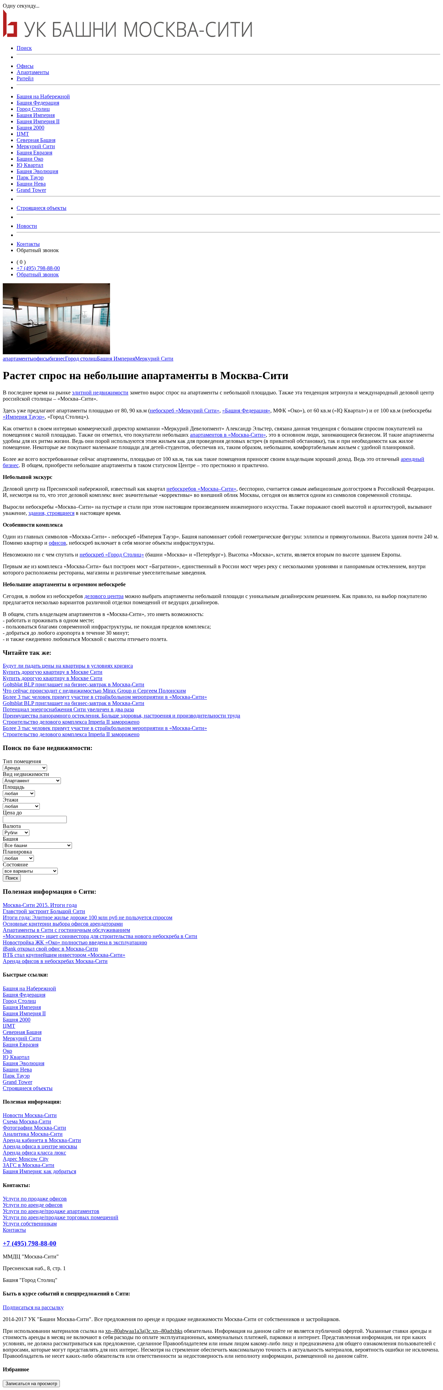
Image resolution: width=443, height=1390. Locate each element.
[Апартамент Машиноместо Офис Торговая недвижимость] (32, 780)
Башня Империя (36, 115)
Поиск (24, 48)
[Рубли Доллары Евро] (16, 832)
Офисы (25, 66)
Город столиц (81, 359)
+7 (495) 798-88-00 (38, 268)
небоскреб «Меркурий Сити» (184, 410)
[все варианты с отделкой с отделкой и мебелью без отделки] (30, 871)
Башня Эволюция (37, 171)
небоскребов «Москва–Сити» (201, 489)
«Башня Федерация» (246, 410)
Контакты (28, 244)
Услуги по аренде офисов (33, 1205)
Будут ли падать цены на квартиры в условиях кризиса (68, 666)
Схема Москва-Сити (27, 1121)
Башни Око (30, 159)
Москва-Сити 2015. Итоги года (40, 905)
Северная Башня (36, 140)
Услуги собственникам (30, 1224)
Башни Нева (31, 184)
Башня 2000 (30, 128)
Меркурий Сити (36, 146)
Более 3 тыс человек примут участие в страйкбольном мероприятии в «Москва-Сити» (105, 697)
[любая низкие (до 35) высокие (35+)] (21, 806)
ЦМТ (23, 134)
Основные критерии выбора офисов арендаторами (63, 924)
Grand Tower (31, 190)
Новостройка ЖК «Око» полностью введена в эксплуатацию (75, 942)
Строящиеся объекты (41, 208)
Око (7, 1051)
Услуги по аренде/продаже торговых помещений (60, 1217)
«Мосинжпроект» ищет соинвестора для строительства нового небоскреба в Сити (100, 936)
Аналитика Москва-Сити (33, 1134)
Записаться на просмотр (31, 1383)
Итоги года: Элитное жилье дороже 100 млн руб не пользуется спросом (87, 917)
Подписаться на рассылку (33, 1307)
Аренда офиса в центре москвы (40, 1146)
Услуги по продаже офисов (35, 1199)
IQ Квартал (30, 165)
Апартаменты (33, 72)
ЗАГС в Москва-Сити (28, 1165)
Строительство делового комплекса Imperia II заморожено (71, 722)
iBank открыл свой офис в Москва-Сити (50, 949)
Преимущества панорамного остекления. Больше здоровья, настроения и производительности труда (121, 716)
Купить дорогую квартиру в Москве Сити (52, 672)
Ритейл (25, 78)
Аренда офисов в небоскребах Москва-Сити (55, 961)
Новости (27, 226)
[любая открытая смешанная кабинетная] (18, 858)
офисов (57, 543)
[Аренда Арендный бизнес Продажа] (25, 767)
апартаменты (18, 359)
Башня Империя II (38, 121)
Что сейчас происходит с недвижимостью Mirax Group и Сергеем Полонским (94, 691)
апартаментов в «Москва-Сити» (228, 435)
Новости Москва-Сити (30, 1115)
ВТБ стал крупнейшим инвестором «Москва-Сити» (64, 955)
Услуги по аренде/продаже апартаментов (51, 1211)
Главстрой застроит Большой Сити (44, 911)
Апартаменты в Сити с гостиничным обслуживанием (66, 930)
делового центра (104, 596)
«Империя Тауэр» (24, 417)
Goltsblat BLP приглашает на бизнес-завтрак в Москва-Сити (73, 684)
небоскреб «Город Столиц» (112, 555)
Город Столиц (33, 109)
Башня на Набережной (43, 96)
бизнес (57, 359)
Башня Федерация (38, 103)
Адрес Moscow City (25, 1159)
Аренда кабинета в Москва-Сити (42, 1140)
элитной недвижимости (100, 392)
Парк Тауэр (30, 177)
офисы (41, 359)
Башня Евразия (34, 152)
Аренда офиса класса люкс (34, 1153)
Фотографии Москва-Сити (34, 1128)
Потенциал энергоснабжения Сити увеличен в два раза (68, 709)
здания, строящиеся (51, 513)
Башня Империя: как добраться (39, 1171)
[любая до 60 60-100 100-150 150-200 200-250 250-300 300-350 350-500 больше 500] (19, 793)
